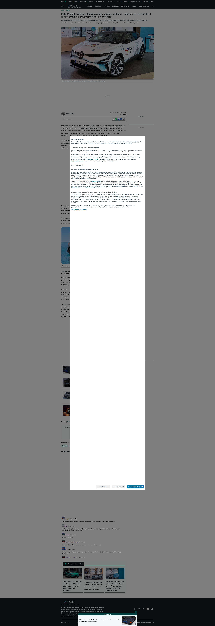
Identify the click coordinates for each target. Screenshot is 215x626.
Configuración (118, 486)
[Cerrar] (136, 612)
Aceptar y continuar (135, 486)
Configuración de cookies (78, 161)
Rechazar (103, 486)
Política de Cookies (92, 159)
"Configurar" (74, 187)
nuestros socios (95, 181)
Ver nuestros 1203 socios (79, 209)
